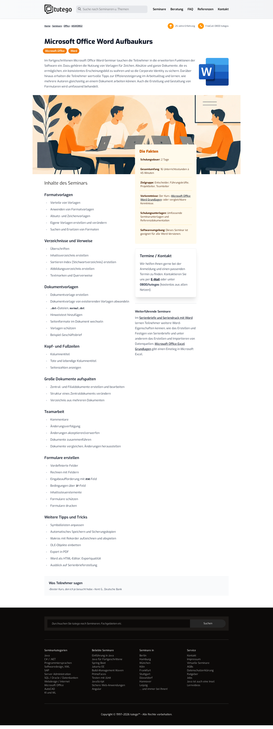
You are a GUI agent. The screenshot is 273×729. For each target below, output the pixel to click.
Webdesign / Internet (57, 681)
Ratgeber (192, 674)
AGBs (190, 666)
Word (74, 51)
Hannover (145, 681)
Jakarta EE (98, 666)
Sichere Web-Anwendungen (108, 685)
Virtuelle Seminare (198, 663)
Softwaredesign (53, 666)
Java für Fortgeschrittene (107, 659)
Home (47, 26)
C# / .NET (50, 659)
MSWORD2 (77, 26)
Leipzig (143, 685)
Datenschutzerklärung (200, 670)
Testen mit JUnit (101, 678)
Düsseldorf (145, 678)
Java (47, 655)
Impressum (194, 659)
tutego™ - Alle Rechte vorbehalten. (151, 714)
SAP (46, 670)
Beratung (176, 9)
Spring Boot (99, 663)
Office (67, 26)
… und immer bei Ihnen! (153, 689)
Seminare (159, 9)
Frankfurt (145, 670)
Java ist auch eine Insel (200, 681)
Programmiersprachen (58, 663)
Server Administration (57, 674)
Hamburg (145, 659)
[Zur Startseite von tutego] (58, 9)
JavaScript (98, 681)
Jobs (189, 678)
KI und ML (50, 692)
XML (67, 666)
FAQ (190, 9)
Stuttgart (144, 674)
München (144, 663)
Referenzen (205, 9)
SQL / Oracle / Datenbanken (61, 678)
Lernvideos (193, 685)
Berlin (142, 655)
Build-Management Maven (108, 670)
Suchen (208, 623)
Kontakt (223, 9)
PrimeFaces (99, 674)
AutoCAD (49, 689)
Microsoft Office (55, 51)
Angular (96, 689)
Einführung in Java (103, 655)
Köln (142, 666)
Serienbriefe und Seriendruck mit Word (166, 318)
